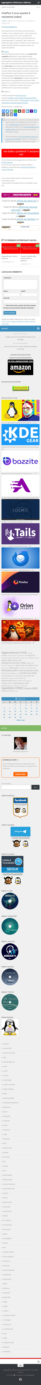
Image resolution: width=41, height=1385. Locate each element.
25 (31, 714)
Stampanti (6, 1293)
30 (20, 717)
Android (5, 655)
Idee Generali (7, 1148)
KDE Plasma (15, 673)
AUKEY (5, 1071)
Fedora (20, 665)
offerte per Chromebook (28, 213)
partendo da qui (14, 124)
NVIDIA (21, 680)
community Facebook (28, 167)
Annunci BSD (7, 1048)
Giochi (5, 1125)
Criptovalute (7, 1080)
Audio (5, 1066)
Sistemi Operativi (8, 1270)
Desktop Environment (13, 663)
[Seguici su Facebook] (38, 328)
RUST (24, 685)
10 (26, 708)
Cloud (14, 658)
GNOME (14, 668)
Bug (31, 655)
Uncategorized (8, 1329)
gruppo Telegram (7, 169)
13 (4, 711)
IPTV (4, 1161)
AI (29, 653)
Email (23, 291)
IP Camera (6, 1157)
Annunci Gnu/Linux (9, 1053)
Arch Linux (15, 655)
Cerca (35, 787)
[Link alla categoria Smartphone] (5, 51)
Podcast (6, 683)
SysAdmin (12, 688)
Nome (5, 291)
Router (5, 1243)
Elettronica (6, 1107)
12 (37, 708)
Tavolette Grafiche (9, 1315)
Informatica (9, 670)
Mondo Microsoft (9, 1188)
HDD (4, 1143)
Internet (5, 1152)
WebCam (6, 1347)
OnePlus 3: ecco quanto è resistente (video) (22, 98)
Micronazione (7, 1175)
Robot (5, 1234)
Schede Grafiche (8, 1252)
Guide (5, 1134)
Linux (18, 676)
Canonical (5, 658)
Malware (4, 678)
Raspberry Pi (7, 685)
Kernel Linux (28, 673)
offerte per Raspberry (27, 219)
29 (15, 717)
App (4, 1057)
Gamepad (6, 1121)
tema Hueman (30, 1375)
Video (5, 1338)
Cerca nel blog (6, 783)
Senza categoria (8, 7)
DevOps (30, 663)
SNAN (5, 1284)
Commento (7, 278)
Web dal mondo (8, 1342)
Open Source (7, 1211)
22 (15, 714)
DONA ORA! (20, 774)
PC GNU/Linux (7, 1225)
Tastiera (6, 1311)
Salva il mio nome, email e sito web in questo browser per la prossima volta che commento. (19, 307)
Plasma (28, 680)
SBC (4, 1247)
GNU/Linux (6, 1130)
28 (10, 717)
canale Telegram (7, 162)
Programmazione (20, 683)
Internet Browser (29, 670)
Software (6, 1288)
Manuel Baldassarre (10, 27)
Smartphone (7, 1274)
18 (31, 711)
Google (23, 668)
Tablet (5, 1306)
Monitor (5, 1193)
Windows (6, 691)
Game (4, 668)
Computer (23, 658)
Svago (5, 1302)
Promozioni (7, 1229)
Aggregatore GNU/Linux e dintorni (16, 2)
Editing (11, 665)
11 (31, 708)
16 (20, 711)
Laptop (5, 1166)
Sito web (6, 298)
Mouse (5, 1198)
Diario (5, 1093)
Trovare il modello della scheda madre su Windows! (28, 258)
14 (10, 711)
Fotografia (6, 1116)
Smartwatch (7, 1279)
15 (15, 711)
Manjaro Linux (13, 678)
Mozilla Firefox (9, 681)
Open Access (7, 1202)
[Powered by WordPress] (14, 1375)
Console (6, 1075)
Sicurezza (6, 1265)
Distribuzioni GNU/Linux (10, 1102)
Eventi (5, 1112)
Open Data (6, 1207)
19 (37, 711)
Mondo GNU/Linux (9, 1184)
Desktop (16, 660)
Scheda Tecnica (21, 95)
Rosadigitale (7, 1238)
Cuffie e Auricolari (9, 1084)
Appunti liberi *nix (9, 1062)
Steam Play (6, 1297)
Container (33, 658)
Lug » (23, 720)
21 (10, 714)
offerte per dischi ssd (26, 201)
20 (4, 714)
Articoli (24, 655)
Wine (15, 691)
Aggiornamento (13, 652)
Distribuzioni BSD (8, 1098)
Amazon (6, 1044)
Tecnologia (6, 1320)
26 (37, 714)
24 (26, 714)
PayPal (5, 1216)
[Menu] (38, 2)
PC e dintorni (7, 1220)
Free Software (31, 665)
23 (20, 714)
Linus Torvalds (7, 676)
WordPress (6, 1351)
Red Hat (17, 685)
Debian (6, 660)
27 (4, 717)
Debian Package (8, 1089)
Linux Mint (28, 676)
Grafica (31, 668)
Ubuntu (31, 688)
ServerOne (6, 1261)
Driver (4, 665)
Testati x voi (7, 1324)
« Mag (18, 720)
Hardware (6, 1139)
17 (26, 711)
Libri (4, 1170)
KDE (5, 673)
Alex (4, 21)
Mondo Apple (7, 1179)
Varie (5, 1333)
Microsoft (22, 678)
